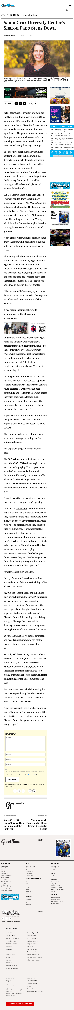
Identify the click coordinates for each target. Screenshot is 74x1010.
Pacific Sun (9, 946)
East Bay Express (10, 935)
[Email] (30, 103)
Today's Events (55, 884)
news (10, 787)
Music (27, 889)
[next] (5, 15)
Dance (27, 883)
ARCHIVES (40, 841)
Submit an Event (55, 886)
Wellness (28, 904)
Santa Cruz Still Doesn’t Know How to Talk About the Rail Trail (14, 824)
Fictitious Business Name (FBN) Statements (14, 990)
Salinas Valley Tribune (33, 954)
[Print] (35, 103)
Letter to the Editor (6, 875)
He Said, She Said (29, 14)
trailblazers (21, 508)
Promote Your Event (56, 887)
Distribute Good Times (7, 887)
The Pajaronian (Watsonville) (35, 957)
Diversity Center (31, 125)
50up (7, 952)
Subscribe (4, 868)
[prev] (2, 15)
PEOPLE (53, 873)
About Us (3, 872)
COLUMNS (29, 896)
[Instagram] (6, 918)
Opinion (28, 903)
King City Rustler (31, 944)
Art (27, 881)
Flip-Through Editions (57, 901)
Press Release (5, 877)
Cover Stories (29, 875)
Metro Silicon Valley (11, 941)
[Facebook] (16, 103)
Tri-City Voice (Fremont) (33, 960)
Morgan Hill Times (32, 949)
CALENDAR (54, 879)
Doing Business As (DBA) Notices (15, 993)
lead (7, 787)
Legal (7, 984)
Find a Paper (4, 885)
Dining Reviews (55, 866)
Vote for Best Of (5, 889)
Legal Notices (9, 988)
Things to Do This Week (57, 889)
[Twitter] (20, 103)
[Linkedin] (24, 103)
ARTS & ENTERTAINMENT (33, 879)
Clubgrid (53, 891)
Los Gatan (30, 946)
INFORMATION (5, 863)
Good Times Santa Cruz (12, 938)
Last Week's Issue (55, 899)
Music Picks (29, 891)
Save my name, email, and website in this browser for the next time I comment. (25, 771)
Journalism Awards (32, 983)
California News (30, 866)
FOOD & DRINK (55, 863)
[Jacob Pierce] (10, 805)
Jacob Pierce (10, 35)
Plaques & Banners (6, 890)
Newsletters (4, 866)
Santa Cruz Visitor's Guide (13, 968)
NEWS (27, 863)
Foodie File (54, 868)
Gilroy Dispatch (31, 935)
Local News (29, 873)
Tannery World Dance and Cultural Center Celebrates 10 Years (36, 824)
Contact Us (4, 873)
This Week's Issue (55, 897)
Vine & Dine (54, 870)
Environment (29, 870)
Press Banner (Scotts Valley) (35, 952)
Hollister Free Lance (32, 941)
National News (30, 872)
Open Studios (9, 962)
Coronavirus (29, 868)
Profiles (53, 876)
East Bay (8, 960)
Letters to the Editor (31, 901)
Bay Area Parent (10, 954)
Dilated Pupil (9, 957)
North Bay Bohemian (11, 944)
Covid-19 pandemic (37, 597)
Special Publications (56, 903)
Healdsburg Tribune (32, 938)
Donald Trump (40, 784)
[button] (67, 10)
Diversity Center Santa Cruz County (24, 784)
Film (27, 885)
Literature (28, 887)
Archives (3, 883)
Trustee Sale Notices (11, 995)
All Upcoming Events (56, 882)
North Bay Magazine (11, 965)
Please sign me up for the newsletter (17, 775)
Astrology (28, 899)
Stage (27, 893)
